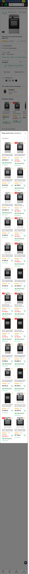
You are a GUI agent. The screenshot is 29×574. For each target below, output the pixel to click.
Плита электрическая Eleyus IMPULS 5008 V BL (7, 331)
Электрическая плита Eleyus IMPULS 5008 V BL (20, 281)
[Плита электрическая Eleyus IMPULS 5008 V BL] (7, 323)
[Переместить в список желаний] (12, 143)
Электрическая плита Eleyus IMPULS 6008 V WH (20, 405)
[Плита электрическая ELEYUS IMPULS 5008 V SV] (20, 147)
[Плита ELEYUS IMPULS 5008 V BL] (20, 323)
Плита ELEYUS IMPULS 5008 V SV (19, 205)
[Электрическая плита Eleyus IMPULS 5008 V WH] (7, 197)
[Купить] (12, 160)
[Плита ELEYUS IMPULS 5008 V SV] (20, 197)
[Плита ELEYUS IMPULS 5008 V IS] (20, 298)
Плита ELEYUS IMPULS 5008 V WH (7, 305)
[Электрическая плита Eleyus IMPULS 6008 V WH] (20, 398)
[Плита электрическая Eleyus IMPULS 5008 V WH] (7, 222)
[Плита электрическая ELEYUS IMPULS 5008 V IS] (20, 348)
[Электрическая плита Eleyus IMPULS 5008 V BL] (20, 273)
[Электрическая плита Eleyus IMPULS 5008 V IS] (20, 172)
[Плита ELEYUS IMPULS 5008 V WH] (7, 298)
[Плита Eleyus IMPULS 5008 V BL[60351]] (7, 398)
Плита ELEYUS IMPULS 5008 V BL (19, 331)
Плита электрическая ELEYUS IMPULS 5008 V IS (20, 356)
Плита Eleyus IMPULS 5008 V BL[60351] (7, 405)
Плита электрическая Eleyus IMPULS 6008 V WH (7, 430)
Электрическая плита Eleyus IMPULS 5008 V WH (7, 205)
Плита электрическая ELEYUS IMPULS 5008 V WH (7, 381)
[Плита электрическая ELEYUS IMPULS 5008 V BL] (20, 373)
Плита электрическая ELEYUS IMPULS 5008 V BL (20, 381)
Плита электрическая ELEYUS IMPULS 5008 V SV (20, 155)
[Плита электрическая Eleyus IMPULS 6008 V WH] (7, 422)
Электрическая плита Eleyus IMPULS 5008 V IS (20, 180)
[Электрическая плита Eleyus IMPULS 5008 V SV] (7, 147)
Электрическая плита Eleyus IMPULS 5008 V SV (7, 155)
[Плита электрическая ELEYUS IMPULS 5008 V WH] (7, 373)
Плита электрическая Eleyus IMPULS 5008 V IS (20, 255)
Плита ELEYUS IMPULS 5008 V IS (19, 305)
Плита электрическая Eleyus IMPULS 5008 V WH (7, 230)
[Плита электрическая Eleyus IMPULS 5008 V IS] (20, 248)
